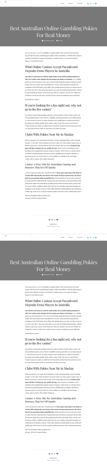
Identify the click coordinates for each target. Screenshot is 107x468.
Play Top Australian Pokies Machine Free (37, 195)
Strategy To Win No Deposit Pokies (36, 198)
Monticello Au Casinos (32, 99)
